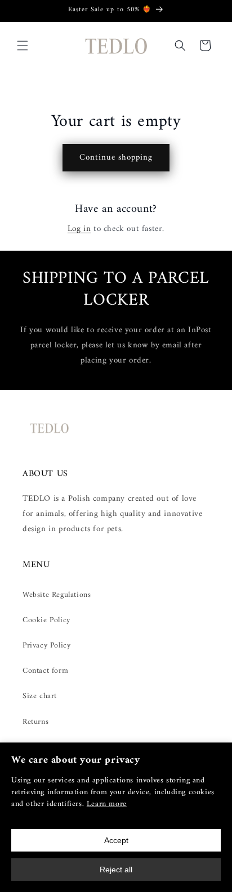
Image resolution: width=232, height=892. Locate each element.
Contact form (45, 671)
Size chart (40, 696)
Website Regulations (57, 595)
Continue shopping (116, 157)
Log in (79, 229)
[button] (22, 45)
